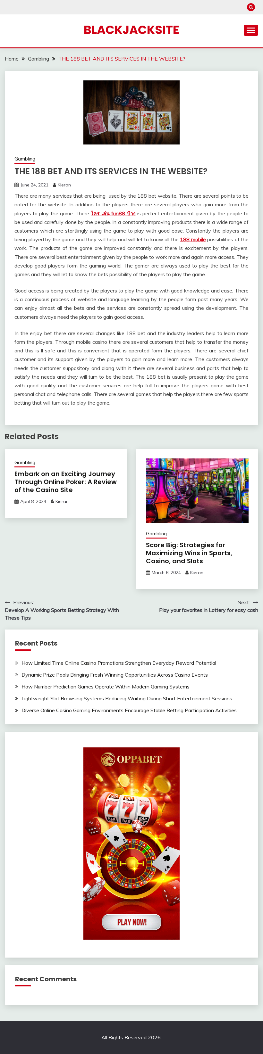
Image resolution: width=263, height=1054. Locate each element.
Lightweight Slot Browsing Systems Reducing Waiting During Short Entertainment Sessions (126, 698)
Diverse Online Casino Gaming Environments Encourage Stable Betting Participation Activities (129, 710)
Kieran (64, 185)
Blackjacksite (131, 29)
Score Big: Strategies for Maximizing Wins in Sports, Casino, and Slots (189, 552)
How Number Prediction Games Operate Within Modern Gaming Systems (105, 686)
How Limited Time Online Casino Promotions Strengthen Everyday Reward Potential (118, 663)
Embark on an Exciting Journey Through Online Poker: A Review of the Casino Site (65, 481)
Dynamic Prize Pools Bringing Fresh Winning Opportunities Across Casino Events (114, 674)
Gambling (24, 159)
